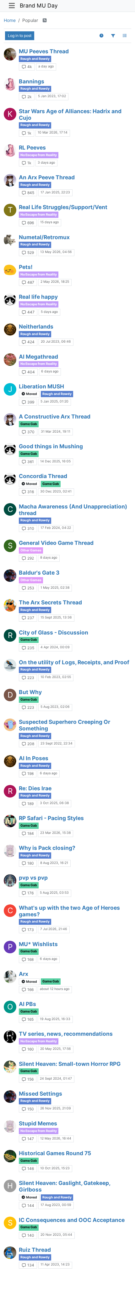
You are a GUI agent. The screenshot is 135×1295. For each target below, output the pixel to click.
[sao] (10, 180)
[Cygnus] (10, 880)
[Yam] (10, 821)
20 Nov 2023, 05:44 (56, 1235)
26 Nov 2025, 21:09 (55, 1108)
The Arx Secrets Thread (50, 602)
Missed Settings (40, 1093)
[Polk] (10, 665)
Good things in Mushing (51, 446)
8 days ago (48, 557)
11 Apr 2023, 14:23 (55, 1264)
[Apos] (10, 977)
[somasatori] (10, 575)
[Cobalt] (10, 851)
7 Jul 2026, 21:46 (53, 929)
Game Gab (28, 424)
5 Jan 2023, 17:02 (52, 96)
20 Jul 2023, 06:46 (56, 342)
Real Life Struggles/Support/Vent (63, 207)
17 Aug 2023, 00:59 (55, 1205)
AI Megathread (38, 356)
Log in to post (19, 35)
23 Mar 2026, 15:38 (55, 833)
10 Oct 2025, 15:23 (55, 1168)
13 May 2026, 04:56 (56, 252)
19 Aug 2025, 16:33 (55, 1019)
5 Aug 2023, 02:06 (55, 707)
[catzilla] (10, 240)
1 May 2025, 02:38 (54, 588)
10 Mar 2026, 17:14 (53, 132)
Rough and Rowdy (35, 59)
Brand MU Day (39, 5)
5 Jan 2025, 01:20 (54, 401)
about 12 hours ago (54, 989)
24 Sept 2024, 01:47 (56, 1079)
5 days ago (49, 312)
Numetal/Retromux (44, 237)
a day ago (46, 66)
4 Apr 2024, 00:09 (55, 647)
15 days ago (49, 222)
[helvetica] (10, 270)
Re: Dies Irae (35, 788)
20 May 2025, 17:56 (55, 1049)
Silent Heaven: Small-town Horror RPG (70, 1064)
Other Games (30, 550)
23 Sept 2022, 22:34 (56, 743)
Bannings (31, 81)
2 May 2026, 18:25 (54, 282)
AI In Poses (33, 758)
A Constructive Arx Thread (54, 416)
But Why (30, 692)
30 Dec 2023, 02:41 (56, 491)
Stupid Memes (38, 1123)
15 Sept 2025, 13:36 (56, 617)
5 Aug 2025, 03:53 (54, 893)
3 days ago (46, 163)
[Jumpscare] (10, 1067)
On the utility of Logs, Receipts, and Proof (74, 662)
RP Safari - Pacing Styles (51, 818)
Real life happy (38, 296)
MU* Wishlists (38, 944)
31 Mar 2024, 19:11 (55, 431)
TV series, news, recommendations (66, 1033)
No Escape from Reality (38, 155)
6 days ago (49, 371)
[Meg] (10, 84)
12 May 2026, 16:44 (55, 1138)
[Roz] (10, 605)
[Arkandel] (10, 1036)
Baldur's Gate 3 (39, 572)
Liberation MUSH (41, 386)
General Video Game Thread (56, 543)
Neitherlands (36, 326)
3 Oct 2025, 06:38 (54, 803)
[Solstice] (10, 359)
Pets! (26, 267)
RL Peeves (32, 147)
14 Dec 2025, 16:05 (55, 461)
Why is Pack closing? (47, 848)
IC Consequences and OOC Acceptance (72, 1220)
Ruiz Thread (35, 1249)
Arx (23, 974)
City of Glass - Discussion (53, 632)
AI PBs (27, 1004)
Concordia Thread (43, 476)
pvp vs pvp (33, 877)
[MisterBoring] (10, 54)
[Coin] (10, 329)
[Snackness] (10, 725)
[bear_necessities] (10, 1252)
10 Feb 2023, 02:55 (55, 677)
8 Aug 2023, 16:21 (54, 863)
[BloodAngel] (10, 299)
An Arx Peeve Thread (47, 177)
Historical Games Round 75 (55, 1153)
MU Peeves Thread (44, 51)
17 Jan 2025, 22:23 (55, 192)
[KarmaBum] (10, 1156)
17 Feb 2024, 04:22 (55, 528)
